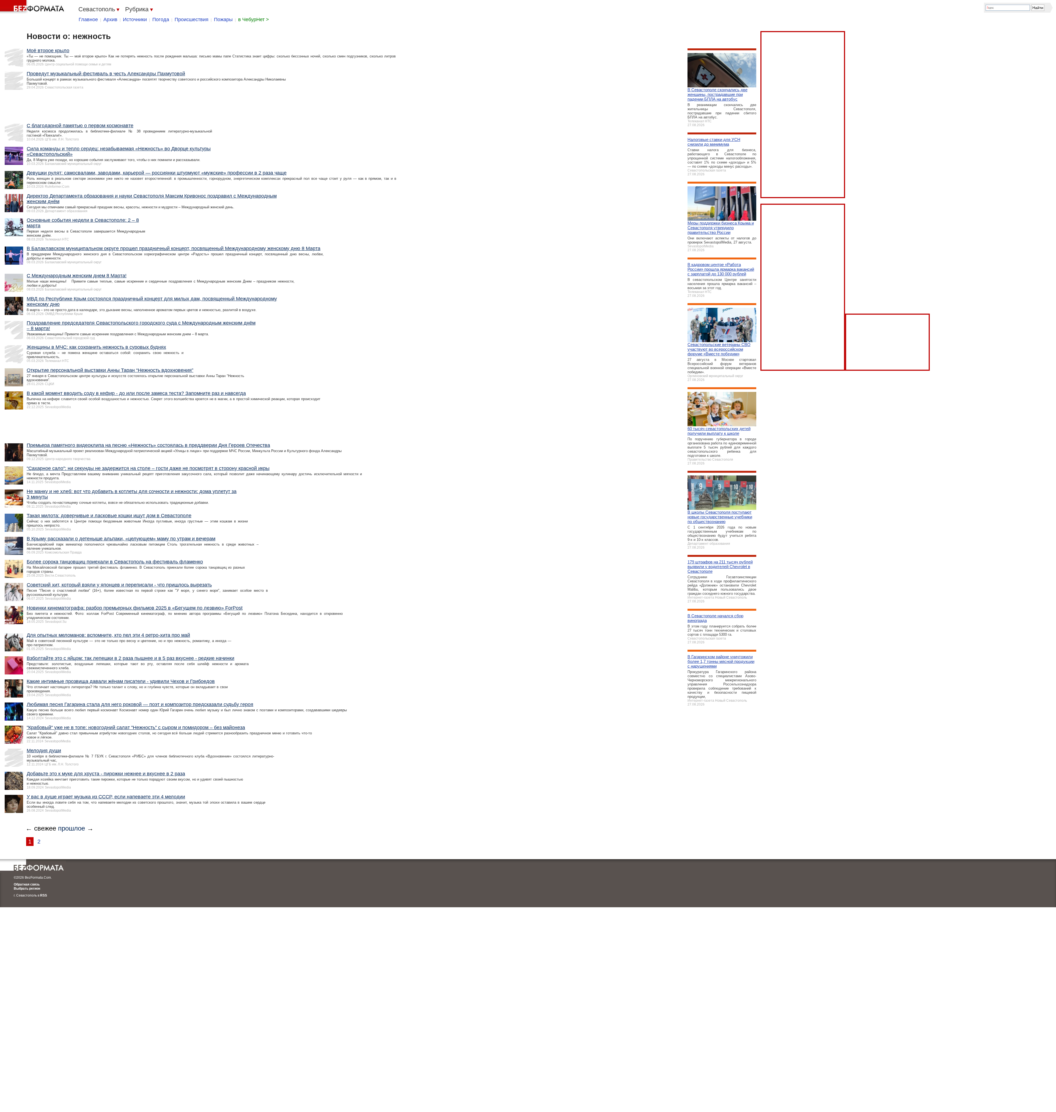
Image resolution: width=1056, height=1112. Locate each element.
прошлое (71, 828)
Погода (160, 19)
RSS (43, 895)
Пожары (223, 19)
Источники (135, 19)
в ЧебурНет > (253, 19)
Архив (110, 19)
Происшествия (191, 19)
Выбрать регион (27, 888)
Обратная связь (27, 884)
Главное (88, 19)
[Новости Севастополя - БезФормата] (33, 7)
